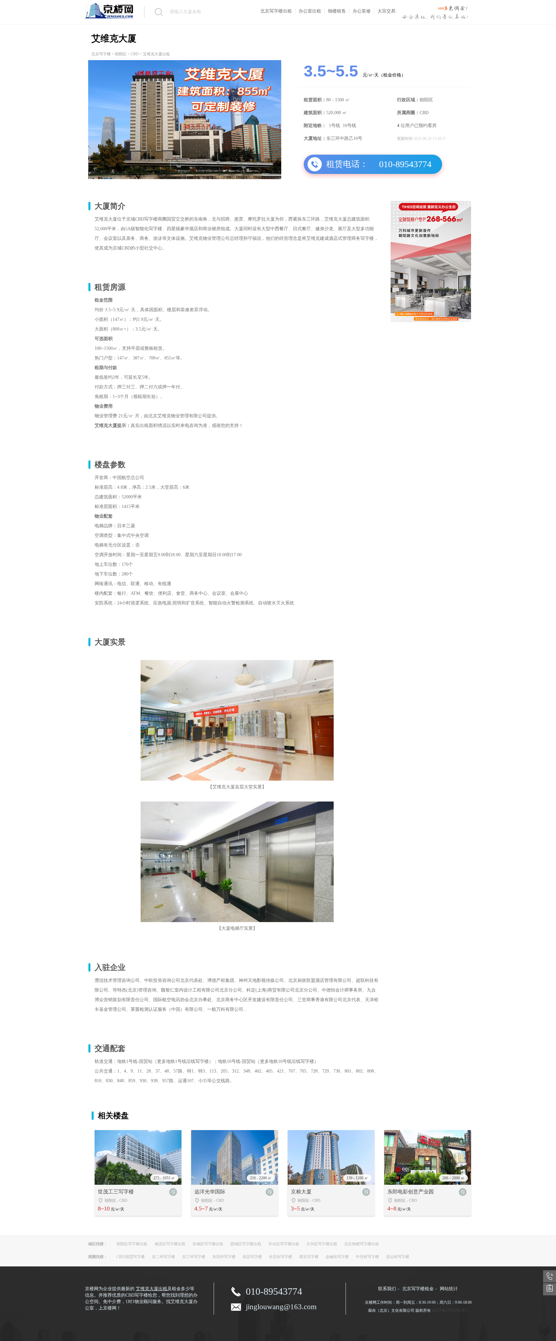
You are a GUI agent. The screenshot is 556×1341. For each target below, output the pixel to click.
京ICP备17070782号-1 (450, 1310)
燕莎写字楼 (252, 1257)
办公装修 (362, 11)
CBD (135, 54)
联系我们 (387, 1288)
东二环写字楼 (163, 1257)
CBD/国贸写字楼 (130, 1257)
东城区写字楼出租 (207, 1244)
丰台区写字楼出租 (283, 1244)
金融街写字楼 (337, 1257)
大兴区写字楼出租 (321, 1244)
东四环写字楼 (224, 1257)
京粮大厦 (301, 1191)
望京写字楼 (309, 1257)
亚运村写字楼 (397, 1257)
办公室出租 (310, 11)
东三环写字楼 (193, 1257)
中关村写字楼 (367, 1257)
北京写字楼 (101, 54)
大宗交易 (386, 11)
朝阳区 (120, 54)
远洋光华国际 (209, 1191)
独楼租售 (337, 11)
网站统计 (449, 1288)
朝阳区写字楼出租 (131, 1244)
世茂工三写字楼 (116, 1191)
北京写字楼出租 (276, 11)
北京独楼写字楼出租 (361, 1244)
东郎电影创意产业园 (410, 1191)
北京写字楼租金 (418, 1288)
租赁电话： (347, 164)
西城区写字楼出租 (245, 1244)
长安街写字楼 (280, 1257)
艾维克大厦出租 (151, 1288)
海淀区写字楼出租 (169, 1244)
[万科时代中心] (431, 321)
